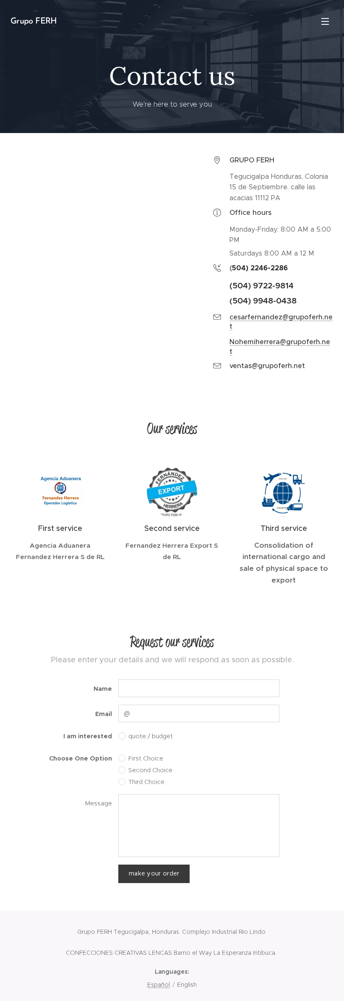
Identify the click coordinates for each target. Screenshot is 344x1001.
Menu (325, 21)
